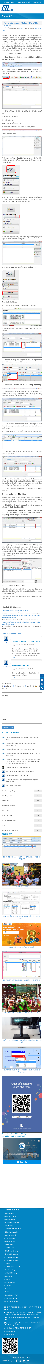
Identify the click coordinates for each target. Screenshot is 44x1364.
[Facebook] (16, 1360)
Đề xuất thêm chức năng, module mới (18, 767)
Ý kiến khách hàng (11, 1273)
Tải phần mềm (9, 1213)
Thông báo (6, 801)
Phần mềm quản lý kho (13, 785)
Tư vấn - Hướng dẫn (9, 820)
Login (13, 2)
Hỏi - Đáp (5, 810)
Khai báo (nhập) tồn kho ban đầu (17, 775)
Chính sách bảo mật (11, 1254)
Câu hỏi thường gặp (11, 1232)
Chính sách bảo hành (11, 1260)
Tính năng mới (7, 815)
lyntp (20, 28)
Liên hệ (30, 2)
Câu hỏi (9, 686)
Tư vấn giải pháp (10, 1216)
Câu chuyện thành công (10, 830)
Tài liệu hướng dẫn (11, 1235)
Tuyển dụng (8, 1276)
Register (6, 2)
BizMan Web (21, 2)
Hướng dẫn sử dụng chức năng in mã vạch (20, 749)
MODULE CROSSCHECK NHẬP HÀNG (15, 611)
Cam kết (7, 1263)
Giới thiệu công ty (10, 1270)
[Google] (20, 1360)
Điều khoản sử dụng (11, 1251)
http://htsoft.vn (10, 1334)
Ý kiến (19, 686)
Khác (39, 686)
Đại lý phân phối (10, 1282)
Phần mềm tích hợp (11, 1301)
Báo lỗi (29, 686)
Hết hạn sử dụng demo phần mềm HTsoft (20, 771)
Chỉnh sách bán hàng (11, 1257)
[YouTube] (27, 1360)
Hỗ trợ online (9, 1244)
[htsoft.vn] (7, 8)
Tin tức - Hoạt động (8, 791)
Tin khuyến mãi (7, 796)
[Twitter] (23, 1360)
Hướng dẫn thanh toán (12, 1222)
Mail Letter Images (8, 805)
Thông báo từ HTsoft (11, 1295)
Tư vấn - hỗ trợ (10, 1241)
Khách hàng (8, 1226)
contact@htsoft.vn (11, 1331)
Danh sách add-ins (11, 1298)
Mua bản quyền (10, 1219)
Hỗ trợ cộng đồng (10, 1238)
